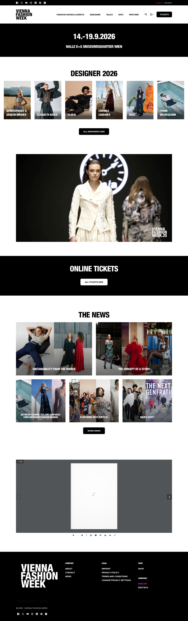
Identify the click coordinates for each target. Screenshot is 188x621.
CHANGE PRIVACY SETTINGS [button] (116, 580)
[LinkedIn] (35, 2)
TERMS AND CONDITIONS (115, 576)
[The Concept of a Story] (134, 348)
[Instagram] (31, 2)
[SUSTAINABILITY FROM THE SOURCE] (54, 348)
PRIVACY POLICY (110, 572)
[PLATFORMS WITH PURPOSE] (94, 400)
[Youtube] (26, 2)
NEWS (68, 576)
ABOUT (68, 568)
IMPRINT (106, 568)
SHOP (141, 568)
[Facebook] (17, 2)
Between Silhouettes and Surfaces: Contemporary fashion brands (40, 416)
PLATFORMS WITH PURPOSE (94, 417)
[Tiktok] (44, 2)
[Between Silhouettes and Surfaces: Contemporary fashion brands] (40, 400)
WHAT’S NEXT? (147, 417)
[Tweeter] (21, 2)
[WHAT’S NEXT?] (147, 400)
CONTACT (70, 572)
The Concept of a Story (134, 369)
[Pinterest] (40, 2)
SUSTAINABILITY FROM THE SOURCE (54, 369)
